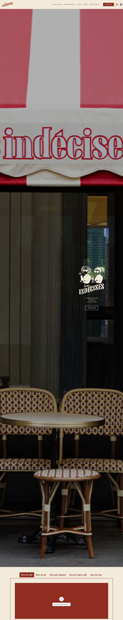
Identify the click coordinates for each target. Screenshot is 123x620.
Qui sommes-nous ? (69, 4)
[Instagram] (117, 4)
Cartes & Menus (57, 4)
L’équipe (79, 4)
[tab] (27, 574)
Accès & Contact (94, 4)
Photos (85, 4)
